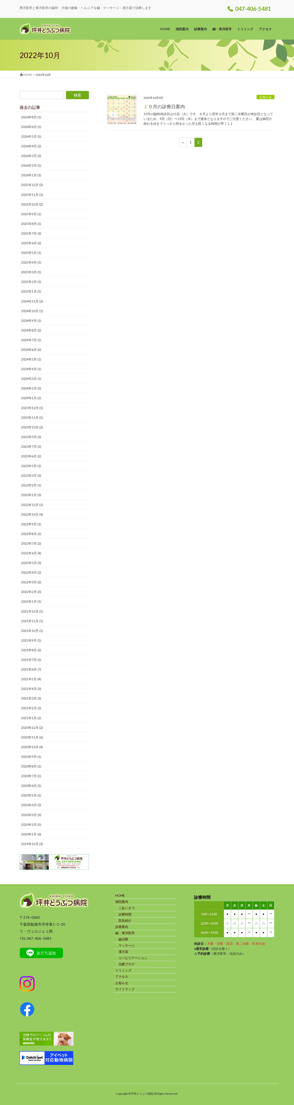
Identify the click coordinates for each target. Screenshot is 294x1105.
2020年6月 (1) (31, 786)
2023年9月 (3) (31, 437)
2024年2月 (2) (31, 388)
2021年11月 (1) (32, 621)
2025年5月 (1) (31, 253)
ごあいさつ (127, 908)
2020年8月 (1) (31, 766)
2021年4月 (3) (31, 689)
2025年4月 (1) (31, 262)
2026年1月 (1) (31, 175)
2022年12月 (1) (32, 505)
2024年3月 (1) (31, 379)
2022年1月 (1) (31, 601)
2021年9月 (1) (31, 640)
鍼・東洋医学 (125, 933)
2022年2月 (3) (31, 592)
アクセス (121, 976)
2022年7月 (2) (31, 543)
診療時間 (125, 914)
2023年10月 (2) (32, 427)
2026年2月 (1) (31, 165)
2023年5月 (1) (31, 466)
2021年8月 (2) (31, 650)
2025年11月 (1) (32, 195)
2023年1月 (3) (31, 495)
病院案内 (121, 902)
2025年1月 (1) (31, 291)
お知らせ (265, 97)
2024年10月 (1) (32, 311)
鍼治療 (123, 939)
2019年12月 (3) (32, 844)
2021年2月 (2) (31, 708)
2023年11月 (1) (32, 417)
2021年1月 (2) (31, 718)
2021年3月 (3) (31, 698)
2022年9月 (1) (31, 524)
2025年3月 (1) (31, 272)
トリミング (123, 970)
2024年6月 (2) (31, 350)
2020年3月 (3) (31, 815)
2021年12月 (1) (32, 611)
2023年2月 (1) (31, 485)
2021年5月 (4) (31, 679)
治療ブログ (127, 964)
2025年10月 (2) (32, 204)
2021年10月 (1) (32, 631)
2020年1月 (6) (31, 834)
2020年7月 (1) (31, 776)
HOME (120, 895)
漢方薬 (123, 952)
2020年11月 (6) (32, 737)
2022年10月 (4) (32, 514)
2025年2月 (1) (31, 282)
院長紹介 (125, 920)
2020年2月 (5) (31, 824)
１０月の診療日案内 (164, 106)
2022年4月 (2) (31, 572)
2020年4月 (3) (31, 805)
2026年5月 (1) (31, 136)
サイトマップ (125, 989)
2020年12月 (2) (32, 728)
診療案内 (121, 927)
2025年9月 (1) (31, 214)
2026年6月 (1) (31, 127)
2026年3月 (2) (31, 156)
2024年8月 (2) (31, 330)
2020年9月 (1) (31, 757)
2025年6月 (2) (31, 243)
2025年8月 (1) (31, 224)
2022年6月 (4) (31, 553)
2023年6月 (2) (31, 456)
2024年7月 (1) (31, 340)
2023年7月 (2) (31, 446)
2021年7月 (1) (31, 660)
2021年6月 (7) (31, 669)
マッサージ (127, 945)
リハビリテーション (133, 958)
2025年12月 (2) (32, 185)
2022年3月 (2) (31, 582)
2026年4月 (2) (31, 146)
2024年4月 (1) (31, 369)
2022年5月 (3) (31, 563)
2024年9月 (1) (31, 321)
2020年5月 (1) (31, 795)
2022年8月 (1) (31, 534)
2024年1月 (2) (31, 398)
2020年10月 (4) (32, 747)
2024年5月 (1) (31, 359)
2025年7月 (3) (31, 233)
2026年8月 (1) (31, 117)
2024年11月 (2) (32, 301)
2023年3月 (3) (31, 475)
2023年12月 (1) (32, 408)
